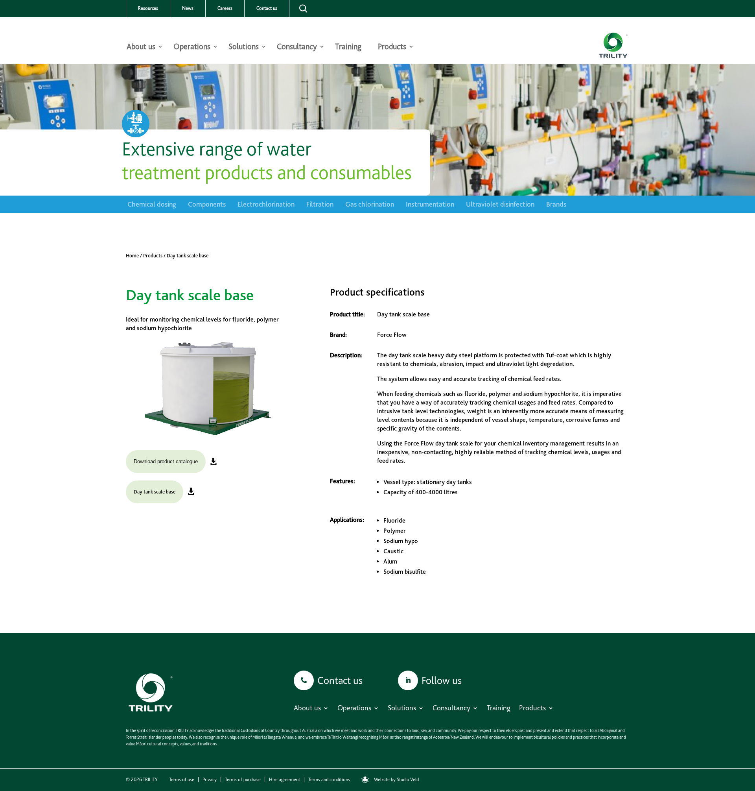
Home (132, 256)
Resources (148, 8)
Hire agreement (284, 779)
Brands (556, 204)
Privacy (210, 779)
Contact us (266, 8)
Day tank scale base (154, 492)
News (187, 8)
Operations (191, 47)
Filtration (319, 204)
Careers (224, 8)
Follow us (442, 680)
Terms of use (181, 779)
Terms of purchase (243, 779)
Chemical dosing (151, 204)
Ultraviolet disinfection (500, 204)
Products (392, 47)
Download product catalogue (166, 461)
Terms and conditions (329, 779)
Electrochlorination (266, 204)
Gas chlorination (369, 204)
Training (348, 47)
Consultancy (297, 47)
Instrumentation (430, 204)
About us (141, 47)
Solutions (243, 47)
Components (207, 204)
